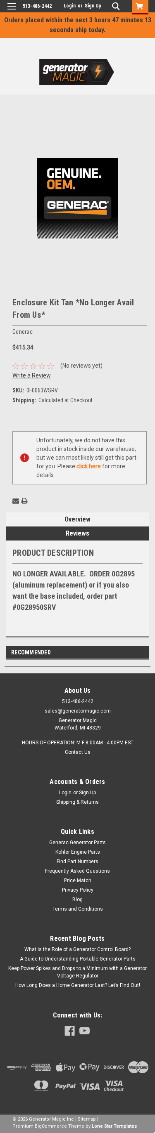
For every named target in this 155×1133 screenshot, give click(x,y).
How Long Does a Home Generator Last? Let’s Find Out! (77, 985)
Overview (77, 519)
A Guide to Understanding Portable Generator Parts (78, 959)
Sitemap (87, 1119)
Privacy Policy (77, 890)
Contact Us (78, 752)
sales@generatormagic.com (78, 711)
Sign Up (93, 6)
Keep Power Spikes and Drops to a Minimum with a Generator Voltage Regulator (77, 972)
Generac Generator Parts (77, 842)
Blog (77, 899)
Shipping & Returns (77, 802)
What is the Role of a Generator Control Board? (77, 949)
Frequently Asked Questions (77, 871)
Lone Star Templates (114, 1126)
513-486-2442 (37, 6)
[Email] (15, 501)
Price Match (77, 880)
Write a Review (31, 375)
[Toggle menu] (11, 11)
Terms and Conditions (77, 909)
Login (70, 6)
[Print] (24, 501)
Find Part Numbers (77, 861)
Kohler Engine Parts (77, 852)
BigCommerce (51, 1126)
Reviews (77, 533)
